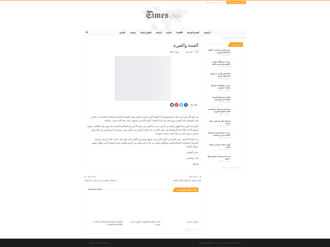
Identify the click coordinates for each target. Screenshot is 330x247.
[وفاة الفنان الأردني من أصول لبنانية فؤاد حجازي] (237, 77)
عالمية (169, 32)
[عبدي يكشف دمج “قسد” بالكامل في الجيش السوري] (237, 53)
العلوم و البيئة (145, 32)
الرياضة (159, 32)
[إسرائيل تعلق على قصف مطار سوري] (237, 124)
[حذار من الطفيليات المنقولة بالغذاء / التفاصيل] (237, 88)
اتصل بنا (221, 2)
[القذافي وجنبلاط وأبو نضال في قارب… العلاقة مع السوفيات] (105, 206)
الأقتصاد (179, 32)
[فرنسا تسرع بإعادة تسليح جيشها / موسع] (237, 159)
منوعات (133, 32)
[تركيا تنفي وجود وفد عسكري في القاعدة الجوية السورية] (237, 112)
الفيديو (122, 32)
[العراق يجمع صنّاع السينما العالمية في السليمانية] (237, 100)
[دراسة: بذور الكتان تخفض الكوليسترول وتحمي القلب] (237, 65)
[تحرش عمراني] (180, 206)
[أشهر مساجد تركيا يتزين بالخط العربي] (237, 148)
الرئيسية (207, 32)
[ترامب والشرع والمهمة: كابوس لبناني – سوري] (142, 206)
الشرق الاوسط (193, 32)
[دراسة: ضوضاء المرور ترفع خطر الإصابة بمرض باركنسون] (237, 136)
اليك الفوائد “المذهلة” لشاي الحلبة (187, 180)
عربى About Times (211, 2)
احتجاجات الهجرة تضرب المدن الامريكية (100, 180)
